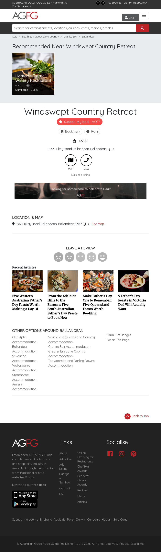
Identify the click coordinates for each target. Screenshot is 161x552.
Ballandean (88, 36)
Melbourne (31, 519)
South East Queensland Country (40, 36)
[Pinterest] (134, 454)
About (63, 453)
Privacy (124, 544)
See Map (98, 224)
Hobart (106, 519)
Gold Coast (120, 519)
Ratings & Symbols (65, 478)
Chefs (81, 496)
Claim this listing (80, 174)
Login (132, 17)
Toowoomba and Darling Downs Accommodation (71, 363)
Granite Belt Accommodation (69, 347)
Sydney (17, 519)
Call (86, 160)
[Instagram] (103, 3)
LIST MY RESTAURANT (136, 2)
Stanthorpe (21, 89)
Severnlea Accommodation (24, 358)
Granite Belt (70, 36)
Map (71, 160)
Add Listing (63, 467)
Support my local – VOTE (81, 122)
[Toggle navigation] (144, 15)
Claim (110, 335)
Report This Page (117, 340)
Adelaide (60, 519)
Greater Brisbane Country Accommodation (67, 353)
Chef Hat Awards (21, 6)
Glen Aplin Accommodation (24, 339)
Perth (70, 519)
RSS (62, 494)
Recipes (82, 490)
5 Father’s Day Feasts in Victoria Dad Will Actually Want (132, 302)
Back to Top (140, 416)
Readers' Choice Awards (83, 480)
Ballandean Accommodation (24, 349)
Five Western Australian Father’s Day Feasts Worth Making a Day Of (27, 302)
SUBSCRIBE (114, 2)
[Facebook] (98, 3)
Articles (82, 502)
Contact (64, 488)
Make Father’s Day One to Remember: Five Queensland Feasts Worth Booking (97, 304)
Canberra (93, 519)
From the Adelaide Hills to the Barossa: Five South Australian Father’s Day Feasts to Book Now (63, 306)
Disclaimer (138, 544)
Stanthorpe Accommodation (24, 377)
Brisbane (46, 519)
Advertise (65, 459)
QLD (14, 36)
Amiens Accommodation (24, 386)
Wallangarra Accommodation (24, 367)
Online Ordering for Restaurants (85, 457)
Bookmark (72, 131)
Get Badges (123, 335)
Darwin (81, 519)
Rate (94, 131)
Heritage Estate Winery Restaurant (33, 78)
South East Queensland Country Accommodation (71, 339)
